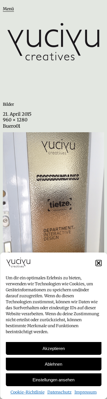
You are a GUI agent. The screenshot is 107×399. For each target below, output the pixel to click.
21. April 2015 (17, 114)
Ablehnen (53, 364)
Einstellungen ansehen (53, 379)
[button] (98, 263)
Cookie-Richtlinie (28, 392)
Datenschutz (59, 392)
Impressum (85, 392)
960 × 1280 (15, 120)
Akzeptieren (54, 348)
